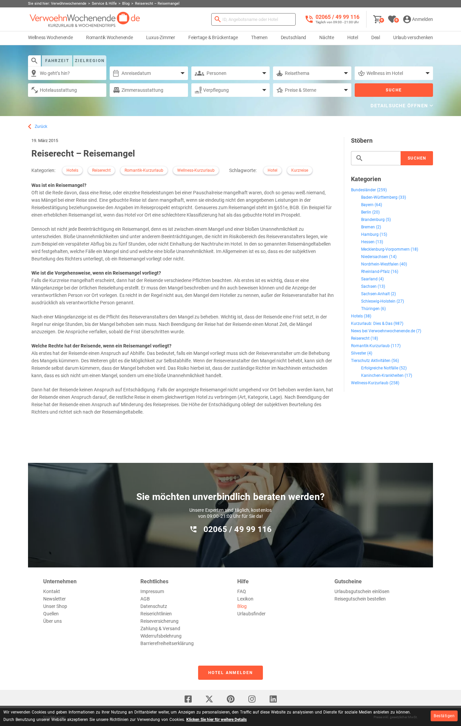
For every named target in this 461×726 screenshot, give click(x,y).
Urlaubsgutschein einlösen (361, 591)
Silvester (358, 353)
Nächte (326, 37)
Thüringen (370, 308)
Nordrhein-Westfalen (380, 264)
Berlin (366, 212)
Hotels (72, 170)
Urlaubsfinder (251, 613)
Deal (375, 37)
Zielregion (90, 60)
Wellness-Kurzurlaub (196, 170)
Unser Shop (55, 606)
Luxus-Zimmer (160, 37)
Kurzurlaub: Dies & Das (371, 323)
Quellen (51, 613)
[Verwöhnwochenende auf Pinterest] (230, 699)
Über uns (52, 621)
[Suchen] (217, 19)
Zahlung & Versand (160, 628)
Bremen (368, 227)
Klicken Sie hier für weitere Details (216, 719)
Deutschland (293, 37)
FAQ (241, 591)
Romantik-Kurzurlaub (144, 170)
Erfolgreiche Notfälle (379, 368)
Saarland (369, 279)
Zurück (41, 126)
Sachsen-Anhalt (375, 293)
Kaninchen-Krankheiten (382, 375)
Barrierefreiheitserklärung (167, 643)
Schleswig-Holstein (378, 301)
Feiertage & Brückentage (213, 37)
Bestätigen (444, 716)
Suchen (417, 158)
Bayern (367, 204)
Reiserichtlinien (156, 613)
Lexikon (245, 599)
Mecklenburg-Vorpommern (385, 249)
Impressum (152, 591)
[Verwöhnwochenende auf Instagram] (252, 699)
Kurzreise (299, 170)
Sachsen (369, 286)
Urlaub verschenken (413, 37)
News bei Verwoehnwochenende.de (383, 331)
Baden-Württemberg (379, 197)
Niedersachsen (374, 256)
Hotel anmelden (230, 672)
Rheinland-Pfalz (375, 271)
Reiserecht (101, 170)
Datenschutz (153, 606)
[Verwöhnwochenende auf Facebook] (188, 699)
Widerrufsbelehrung (161, 636)
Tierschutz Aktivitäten (370, 360)
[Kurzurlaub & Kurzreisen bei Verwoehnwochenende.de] (85, 19)
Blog (242, 606)
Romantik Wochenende (109, 37)
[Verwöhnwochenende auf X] (209, 699)
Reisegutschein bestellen (360, 599)
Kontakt (51, 591)
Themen (259, 37)
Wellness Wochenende (50, 37)
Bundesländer (363, 190)
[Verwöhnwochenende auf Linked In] (273, 699)
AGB (145, 599)
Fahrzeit (57, 60)
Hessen (368, 242)
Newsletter (54, 599)
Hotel (352, 37)
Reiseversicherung (159, 621)
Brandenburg (373, 219)
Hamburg (370, 234)
